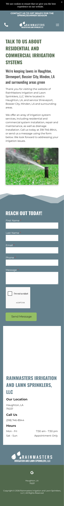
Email (9, 245)
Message (11, 270)
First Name (12, 220)
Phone (10, 257)
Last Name (12, 232)
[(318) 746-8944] (6, 26)
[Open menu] (57, 24)
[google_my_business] (32, 473)
